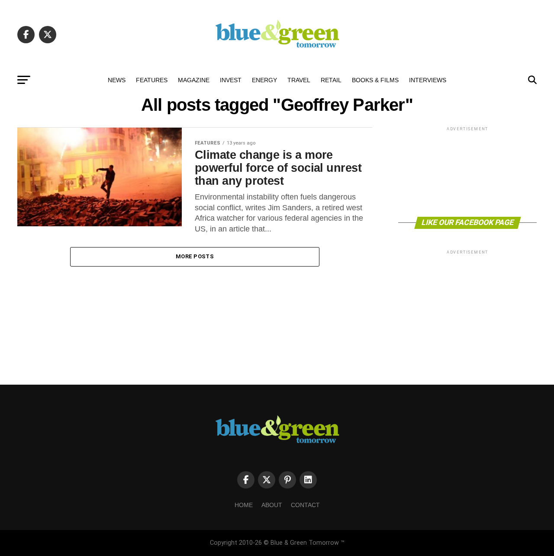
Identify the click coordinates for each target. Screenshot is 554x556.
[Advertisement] (467, 171)
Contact (305, 504)
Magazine (193, 80)
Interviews (427, 80)
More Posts (195, 256)
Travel (298, 80)
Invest (231, 80)
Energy (264, 80)
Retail (331, 80)
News (117, 80)
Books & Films (375, 80)
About (271, 504)
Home (244, 504)
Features (151, 80)
